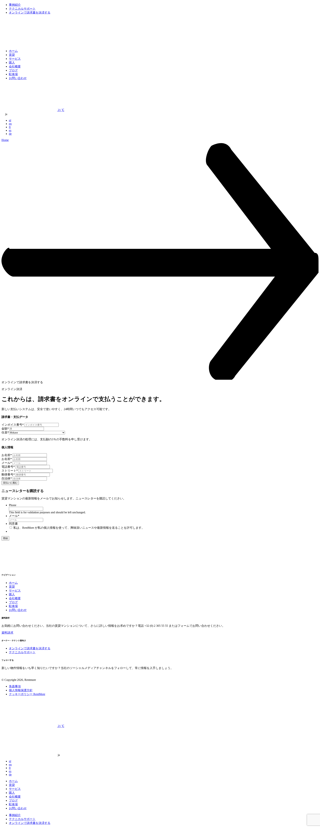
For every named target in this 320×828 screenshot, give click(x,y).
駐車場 (13, 74)
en (10, 123)
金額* (5, 428)
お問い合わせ (18, 78)
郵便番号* (8, 474)
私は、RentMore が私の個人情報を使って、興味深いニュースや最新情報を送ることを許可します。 (78, 527)
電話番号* (8, 466)
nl (10, 120)
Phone (12, 505)
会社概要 (15, 66)
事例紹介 (15, 4)
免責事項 (15, 686)
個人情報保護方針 (21, 690)
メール (14, 515)
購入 (12, 62)
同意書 (13, 523)
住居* (5, 432)
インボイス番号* (12, 424)
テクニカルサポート (22, 8)
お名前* (6, 455)
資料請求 (7, 632)
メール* (6, 462)
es (10, 130)
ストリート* (9, 470)
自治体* (6, 478)
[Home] (29, 44)
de (10, 133)
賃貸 (12, 54)
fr (10, 127)
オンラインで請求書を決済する (29, 12)
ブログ (13, 70)
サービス (15, 58)
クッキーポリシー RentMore (27, 694)
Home (5, 140)
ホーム (13, 50)
